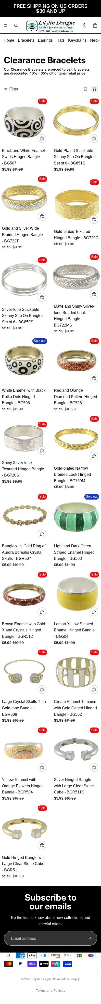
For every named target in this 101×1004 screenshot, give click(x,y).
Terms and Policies (50, 990)
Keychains (77, 40)
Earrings (45, 40)
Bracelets (26, 40)
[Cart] (95, 25)
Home (9, 40)
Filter (13, 89)
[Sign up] (90, 938)
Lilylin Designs (41, 979)
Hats (60, 40)
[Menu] (5, 25)
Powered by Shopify (66, 979)
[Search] (16, 25)
